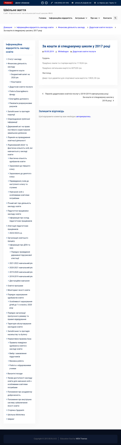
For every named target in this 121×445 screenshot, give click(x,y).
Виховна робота (16, 361)
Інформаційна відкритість (60, 18)
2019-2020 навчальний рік (21, 272)
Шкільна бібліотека (16, 415)
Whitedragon (63, 51)
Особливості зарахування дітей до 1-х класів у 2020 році (20, 304)
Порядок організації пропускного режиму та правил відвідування (18, 316)
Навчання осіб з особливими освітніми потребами (19, 195)
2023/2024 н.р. (15, 233)
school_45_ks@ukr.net (83, 3)
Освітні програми (15, 286)
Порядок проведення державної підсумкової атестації (21, 255)
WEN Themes (81, 439)
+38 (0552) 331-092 (61, 3)
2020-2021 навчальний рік (21, 267)
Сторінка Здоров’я (16, 410)
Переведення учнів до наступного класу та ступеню (19, 184)
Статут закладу (15, 59)
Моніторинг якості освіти (19, 290)
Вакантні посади (15, 373)
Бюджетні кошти (16, 70)
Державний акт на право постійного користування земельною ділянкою (19, 129)
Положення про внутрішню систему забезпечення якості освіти (20, 402)
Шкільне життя (15, 10)
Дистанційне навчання (19, 281)
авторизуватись (83, 116)
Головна (42, 18)
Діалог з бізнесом (22, 3)
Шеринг (11, 419)
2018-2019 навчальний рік (21, 276)
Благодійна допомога (19, 99)
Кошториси (16, 82)
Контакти (107, 18)
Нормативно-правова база (19, 339)
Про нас (94, 18)
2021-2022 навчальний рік (21, 263)
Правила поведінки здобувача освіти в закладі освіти (18, 345)
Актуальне (80, 18)
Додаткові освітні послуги (84, 51)
